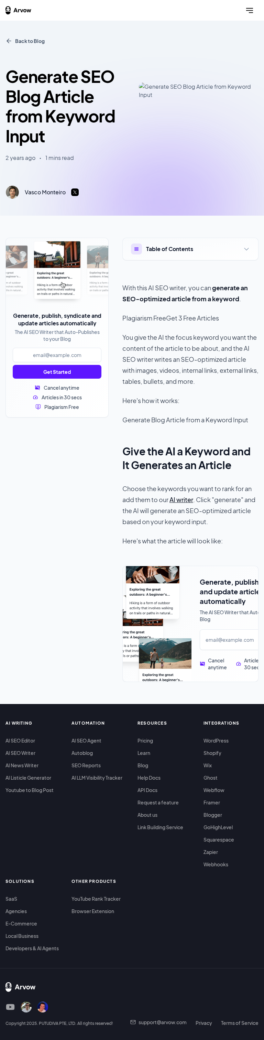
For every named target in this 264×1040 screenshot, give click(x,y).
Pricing (145, 740)
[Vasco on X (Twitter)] (26, 1006)
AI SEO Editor (20, 740)
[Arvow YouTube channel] (10, 1007)
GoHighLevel (218, 827)
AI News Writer (22, 765)
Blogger (213, 815)
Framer (212, 802)
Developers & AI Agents (32, 948)
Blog (143, 765)
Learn (144, 753)
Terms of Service (239, 1023)
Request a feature (158, 802)
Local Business (22, 936)
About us (147, 815)
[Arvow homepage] (18, 10)
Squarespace (219, 839)
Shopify (212, 753)
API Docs (147, 790)
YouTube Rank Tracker (96, 899)
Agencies (16, 911)
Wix (208, 765)
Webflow (214, 790)
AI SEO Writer (20, 753)
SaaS (11, 899)
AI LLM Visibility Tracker (97, 777)
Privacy (204, 1023)
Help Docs (149, 777)
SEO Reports (86, 765)
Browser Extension (93, 911)
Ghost (211, 777)
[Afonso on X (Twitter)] (42, 1006)
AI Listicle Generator (28, 777)
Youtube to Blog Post (30, 790)
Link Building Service (160, 827)
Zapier (211, 852)
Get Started (57, 372)
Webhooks (216, 864)
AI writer (181, 499)
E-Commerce (21, 923)
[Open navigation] (249, 10)
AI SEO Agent (86, 740)
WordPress (216, 740)
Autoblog (82, 753)
